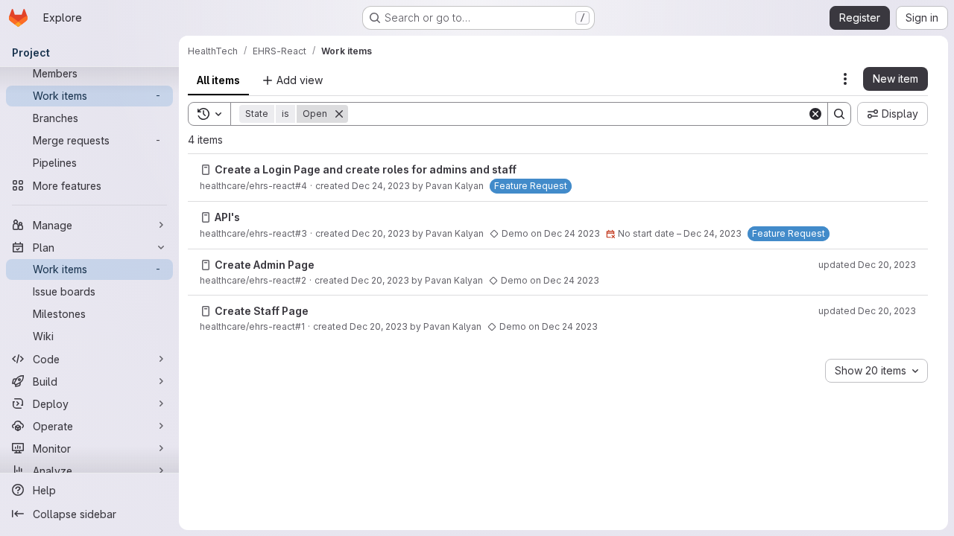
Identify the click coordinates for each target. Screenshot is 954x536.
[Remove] (339, 114)
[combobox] (876, 371)
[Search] (839, 114)
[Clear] (815, 114)
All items (218, 80)
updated (867, 264)
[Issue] (206, 170)
